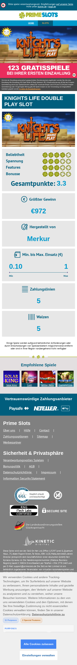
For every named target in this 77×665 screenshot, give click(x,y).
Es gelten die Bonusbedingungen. (30, 89)
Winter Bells (47, 385)
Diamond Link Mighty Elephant (65, 385)
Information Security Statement (24, 478)
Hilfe (27, 430)
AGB (32, 466)
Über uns (9, 430)
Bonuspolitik (11, 466)
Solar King (11, 385)
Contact (44, 430)
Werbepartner (12, 442)
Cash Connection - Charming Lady (29, 385)
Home (31, 23)
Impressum (48, 472)
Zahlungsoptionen (15, 436)
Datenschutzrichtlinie (17, 472)
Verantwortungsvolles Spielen (23, 460)
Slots (45, 23)
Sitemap (42, 436)
